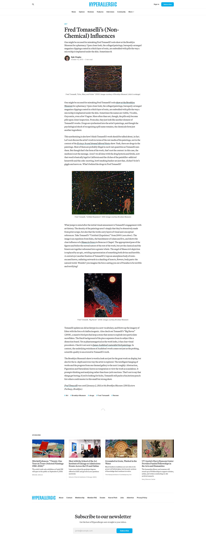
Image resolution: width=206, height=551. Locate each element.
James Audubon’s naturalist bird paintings (112, 345)
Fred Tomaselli (103, 395)
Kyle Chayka (76, 57)
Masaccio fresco (88, 242)
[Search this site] (33, 4)
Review (116, 395)
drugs (91, 395)
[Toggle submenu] (133, 11)
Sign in (156, 4)
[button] (130, 12)
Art (65, 24)
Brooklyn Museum (79, 395)
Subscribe (168, 4)
